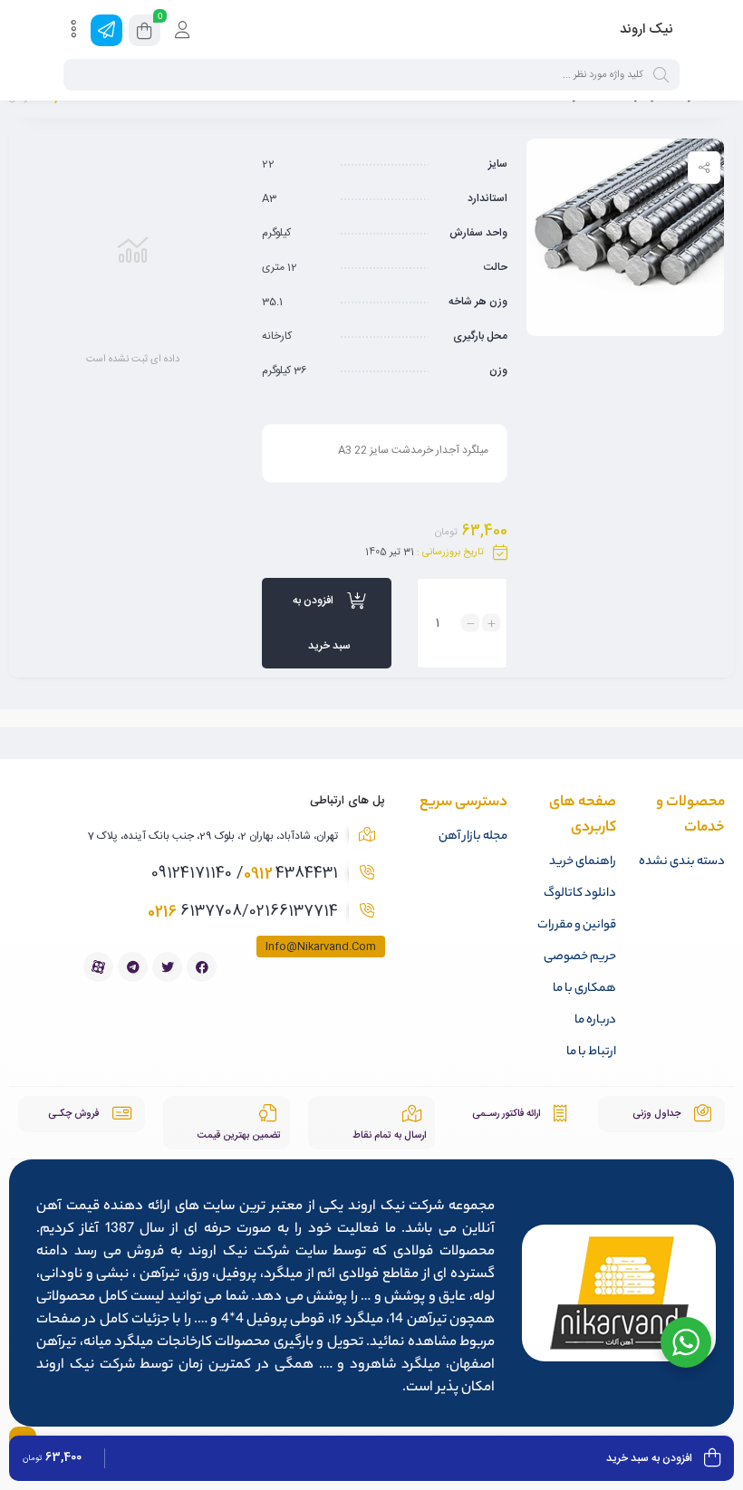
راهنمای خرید (582, 861)
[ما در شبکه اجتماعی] (106, 30)
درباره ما (595, 1020)
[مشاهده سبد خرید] (144, 33)
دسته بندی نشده (682, 861)
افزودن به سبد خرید (322, 623)
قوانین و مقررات (576, 925)
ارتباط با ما (591, 1052)
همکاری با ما (584, 988)
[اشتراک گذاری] (704, 167)
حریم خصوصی (580, 957)
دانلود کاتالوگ (580, 893)
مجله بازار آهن (473, 836)
